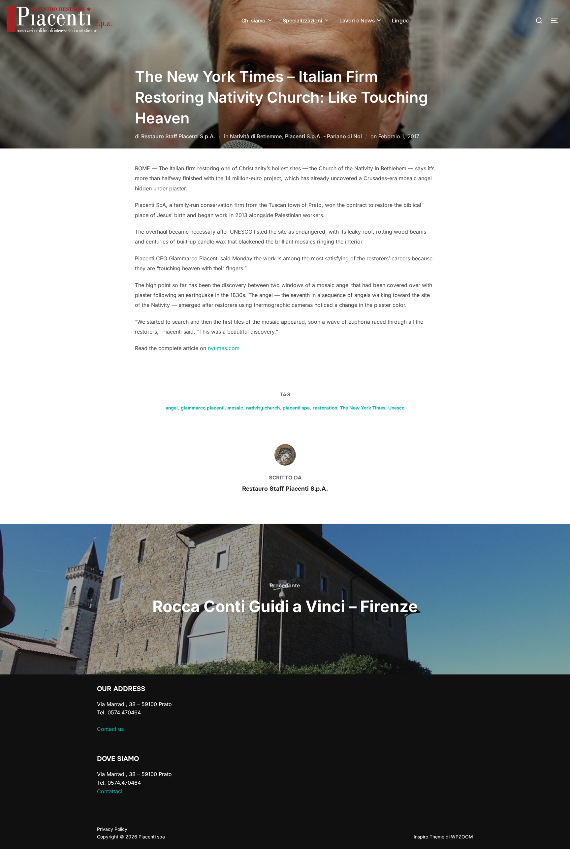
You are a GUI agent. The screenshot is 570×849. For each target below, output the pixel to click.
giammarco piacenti (203, 408)
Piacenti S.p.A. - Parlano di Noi (323, 136)
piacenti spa (296, 408)
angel (172, 408)
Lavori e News (357, 20)
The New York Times (362, 408)
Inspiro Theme (429, 836)
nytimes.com (223, 348)
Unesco (396, 408)
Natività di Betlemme (256, 136)
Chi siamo (253, 20)
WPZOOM (462, 836)
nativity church (263, 408)
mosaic (235, 408)
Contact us (110, 729)
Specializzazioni (302, 20)
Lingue (400, 20)
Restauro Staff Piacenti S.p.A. (178, 136)
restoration (325, 408)
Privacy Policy (112, 829)
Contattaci (109, 791)
